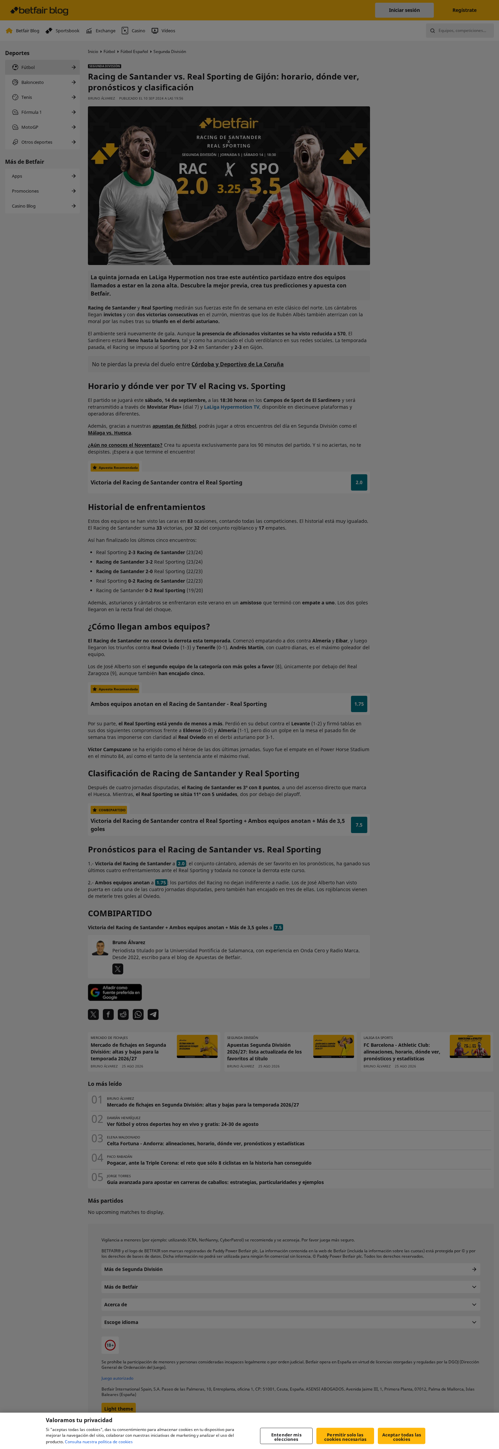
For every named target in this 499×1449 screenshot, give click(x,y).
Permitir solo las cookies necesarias (345, 1437)
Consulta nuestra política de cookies (99, 1442)
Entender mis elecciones (286, 1437)
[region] (249, 1431)
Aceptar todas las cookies (401, 1437)
